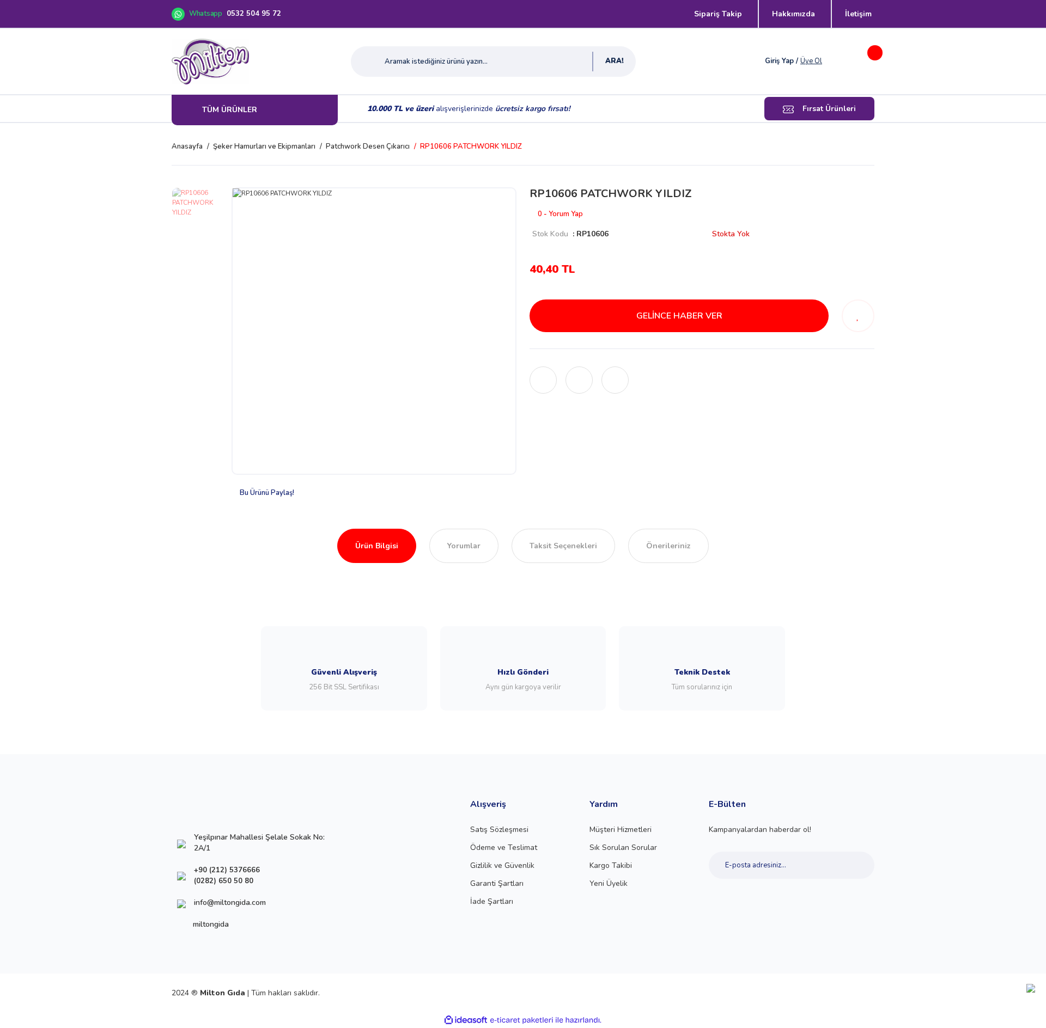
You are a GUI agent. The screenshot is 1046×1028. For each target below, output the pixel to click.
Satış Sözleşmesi (499, 829)
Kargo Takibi (610, 865)
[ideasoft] (466, 1020)
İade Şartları (491, 901)
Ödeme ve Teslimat (503, 847)
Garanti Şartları (497, 883)
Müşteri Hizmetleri (620, 829)
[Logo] (210, 61)
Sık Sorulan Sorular (623, 847)
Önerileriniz (668, 546)
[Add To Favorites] (858, 315)
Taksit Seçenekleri (563, 546)
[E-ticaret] (522, 1020)
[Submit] (854, 865)
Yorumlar (464, 546)
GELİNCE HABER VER (679, 316)
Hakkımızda (793, 14)
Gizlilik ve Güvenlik (502, 865)
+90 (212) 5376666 (227, 870)
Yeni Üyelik (608, 883)
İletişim (858, 14)
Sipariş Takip (718, 14)
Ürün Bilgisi (376, 546)
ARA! (614, 61)
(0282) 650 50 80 (223, 881)
